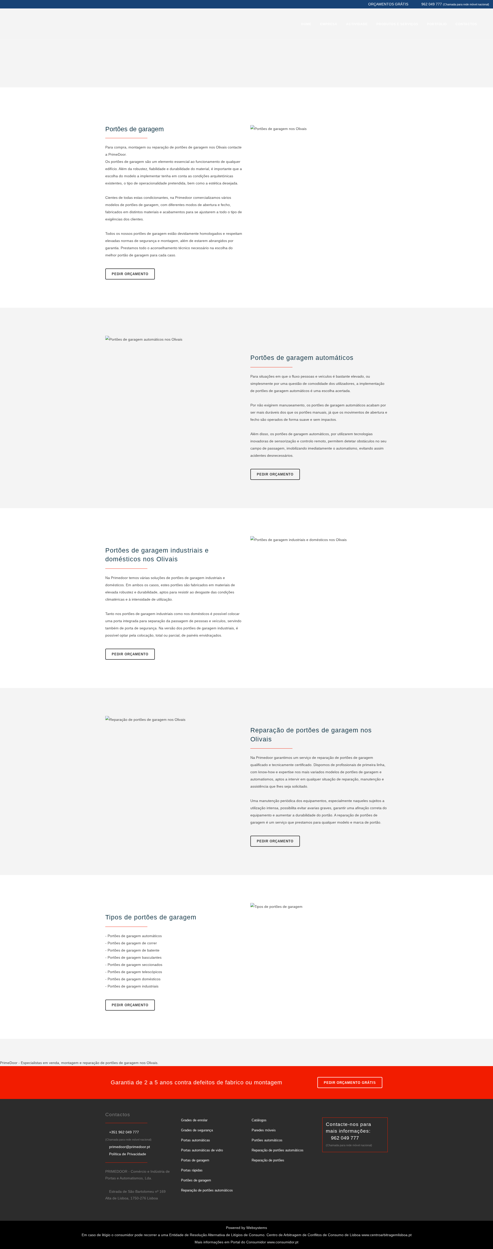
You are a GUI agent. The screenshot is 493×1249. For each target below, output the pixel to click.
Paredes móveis (264, 1130)
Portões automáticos (267, 1140)
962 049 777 (345, 1138)
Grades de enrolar (194, 1120)
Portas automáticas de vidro (202, 1150)
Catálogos (259, 1120)
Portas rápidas (192, 1170)
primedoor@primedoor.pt (129, 1147)
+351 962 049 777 (124, 1132)
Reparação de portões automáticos (207, 1190)
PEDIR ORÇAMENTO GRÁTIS (350, 1082)
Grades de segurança (197, 1130)
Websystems (256, 1228)
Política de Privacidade (127, 1154)
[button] (10, 1239)
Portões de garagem (196, 1180)
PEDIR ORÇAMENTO (130, 274)
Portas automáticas (195, 1140)
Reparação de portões (268, 1160)
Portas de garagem (195, 1160)
